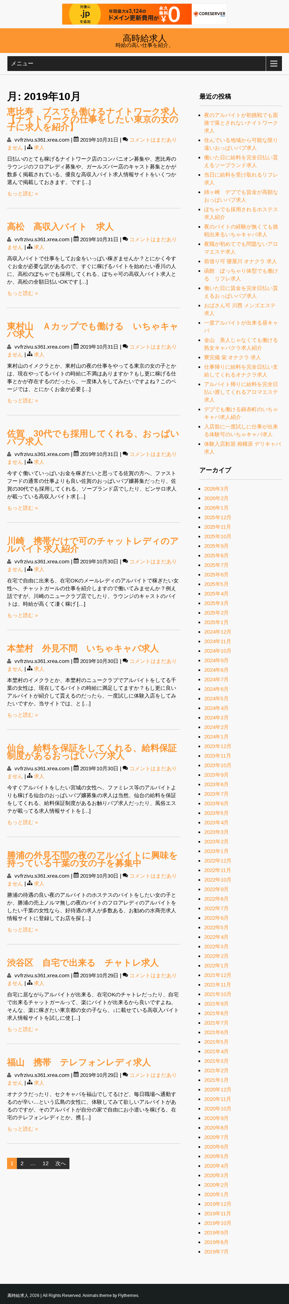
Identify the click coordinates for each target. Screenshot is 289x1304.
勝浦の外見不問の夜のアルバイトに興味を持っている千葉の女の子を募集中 (92, 859)
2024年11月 (217, 641)
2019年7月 (216, 1252)
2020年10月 (218, 1109)
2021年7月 (216, 1023)
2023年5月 (216, 813)
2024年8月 (216, 670)
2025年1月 (216, 622)
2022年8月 (216, 899)
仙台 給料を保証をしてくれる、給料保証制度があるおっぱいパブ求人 (92, 751)
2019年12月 (218, 1204)
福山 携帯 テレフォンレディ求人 (79, 1062)
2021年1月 (216, 1080)
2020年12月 (218, 1089)
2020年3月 (216, 1175)
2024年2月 (216, 727)
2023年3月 (216, 832)
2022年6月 (216, 918)
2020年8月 (216, 1128)
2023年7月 (216, 794)
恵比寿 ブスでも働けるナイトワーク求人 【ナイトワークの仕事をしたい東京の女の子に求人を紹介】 (97, 119)
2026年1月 (216, 508)
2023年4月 (216, 822)
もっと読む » (22, 193)
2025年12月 (218, 517)
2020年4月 (216, 1166)
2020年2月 (216, 1185)
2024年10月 (218, 651)
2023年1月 (216, 851)
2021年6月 (216, 1032)
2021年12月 (218, 975)
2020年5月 (216, 1156)
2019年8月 (216, 1242)
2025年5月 (216, 584)
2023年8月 (216, 784)
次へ (60, 1163)
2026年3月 (216, 489)
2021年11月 (217, 985)
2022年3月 (216, 946)
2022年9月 (216, 889)
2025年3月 (216, 603)
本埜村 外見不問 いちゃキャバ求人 (83, 648)
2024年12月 (218, 632)
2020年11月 (217, 1099)
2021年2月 (216, 1070)
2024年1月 (216, 737)
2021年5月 (216, 1042)
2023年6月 (216, 803)
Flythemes (128, 1295)
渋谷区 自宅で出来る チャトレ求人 (83, 962)
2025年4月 (216, 594)
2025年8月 (216, 555)
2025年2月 (216, 613)
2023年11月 (217, 756)
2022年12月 (218, 861)
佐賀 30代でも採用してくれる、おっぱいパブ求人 (93, 437)
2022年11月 (217, 870)
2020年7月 (216, 1137)
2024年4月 (216, 708)
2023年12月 (218, 746)
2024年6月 (216, 689)
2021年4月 (216, 1051)
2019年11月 (217, 1213)
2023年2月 (216, 841)
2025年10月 (218, 536)
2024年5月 (216, 698)
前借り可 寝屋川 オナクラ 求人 (240, 261)
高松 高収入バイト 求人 (60, 226)
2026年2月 (216, 498)
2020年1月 (216, 1194)
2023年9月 (216, 775)
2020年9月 (216, 1118)
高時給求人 (145, 37)
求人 (39, 147)
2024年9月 (216, 660)
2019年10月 (218, 1223)
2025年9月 (216, 546)
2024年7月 (216, 679)
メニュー (22, 63)
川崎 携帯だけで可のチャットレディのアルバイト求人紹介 (93, 544)
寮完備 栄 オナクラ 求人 (232, 357)
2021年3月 (216, 1061)
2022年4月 (216, 937)
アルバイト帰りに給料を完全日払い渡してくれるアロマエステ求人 (241, 392)
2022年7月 (216, 908)
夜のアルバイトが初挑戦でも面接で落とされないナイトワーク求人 (241, 123)
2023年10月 (218, 765)
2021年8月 (216, 1013)
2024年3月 (216, 718)
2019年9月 (216, 1232)
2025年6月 (216, 574)
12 (45, 1163)
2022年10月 (218, 880)
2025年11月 (217, 527)
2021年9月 (216, 1004)
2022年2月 (216, 956)
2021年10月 (218, 994)
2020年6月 (216, 1147)
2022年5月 (216, 927)
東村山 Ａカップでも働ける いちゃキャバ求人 (93, 330)
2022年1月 (216, 965)
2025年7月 (216, 565)
